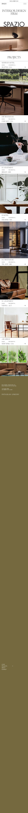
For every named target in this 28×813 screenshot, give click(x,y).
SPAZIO (4, 4)
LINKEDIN (15, 394)
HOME (3, 664)
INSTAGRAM (6, 394)
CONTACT (4, 669)
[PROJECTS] (13, 666)
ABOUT (3, 667)
